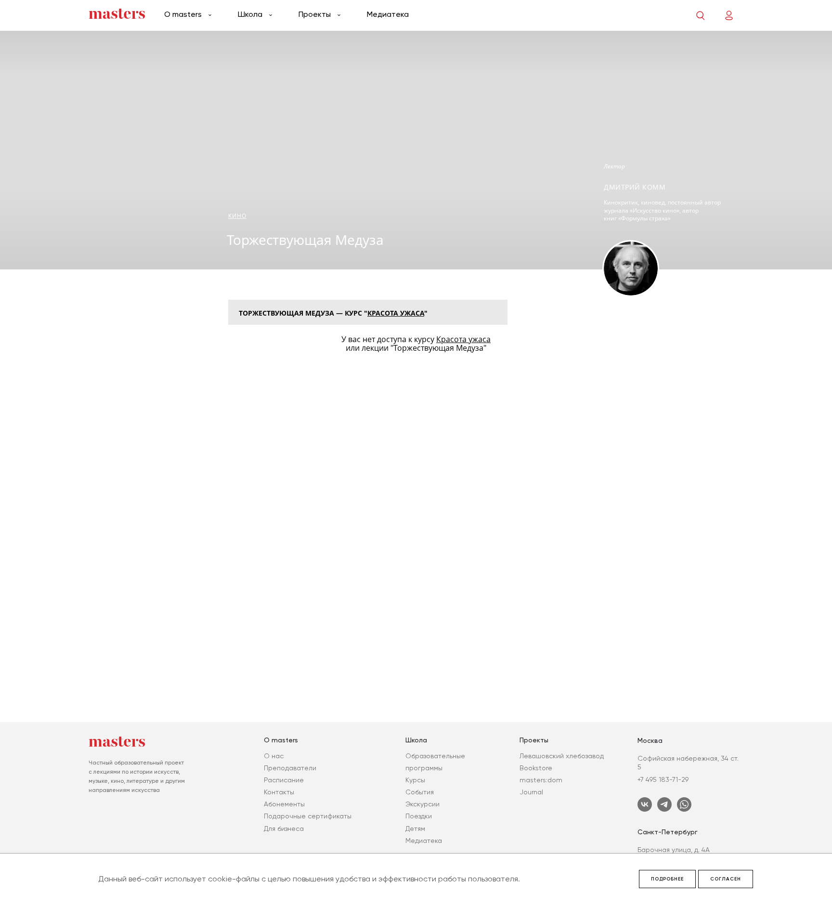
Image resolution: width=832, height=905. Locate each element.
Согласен (725, 879)
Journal (531, 792)
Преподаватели (290, 768)
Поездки (418, 816)
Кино (237, 216)
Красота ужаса (395, 313)
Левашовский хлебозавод (562, 756)
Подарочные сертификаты (307, 816)
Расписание (284, 780)
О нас (274, 756)
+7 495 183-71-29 (663, 779)
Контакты (279, 792)
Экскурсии (422, 804)
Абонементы (284, 804)
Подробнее (667, 879)
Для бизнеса (284, 828)
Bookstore (536, 768)
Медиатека (388, 14)
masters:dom (541, 780)
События (419, 792)
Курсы (415, 780)
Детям (415, 828)
